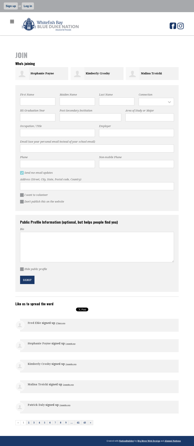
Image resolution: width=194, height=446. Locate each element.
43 (84, 422)
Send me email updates (39, 172)
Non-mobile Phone (110, 157)
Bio (22, 229)
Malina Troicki (151, 73)
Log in (28, 6)
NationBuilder (126, 441)
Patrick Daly (36, 404)
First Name (27, 94)
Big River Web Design (149, 441)
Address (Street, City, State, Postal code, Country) (50, 179)
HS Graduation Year (32, 110)
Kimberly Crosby (98, 73)
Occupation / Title (31, 126)
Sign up (11, 6)
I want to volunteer (36, 194)
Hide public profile (36, 269)
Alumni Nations (173, 441)
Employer (105, 126)
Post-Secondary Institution (76, 110)
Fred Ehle (34, 322)
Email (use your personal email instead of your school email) (57, 141)
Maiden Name (68, 94)
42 (78, 422)
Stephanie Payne (42, 73)
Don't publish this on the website (44, 201)
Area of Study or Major (139, 110)
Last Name (106, 94)
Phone (24, 157)
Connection (145, 94)
